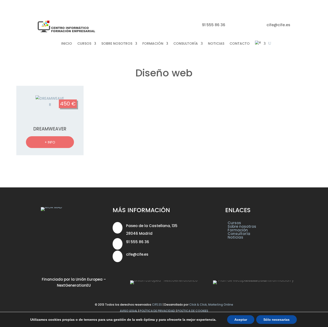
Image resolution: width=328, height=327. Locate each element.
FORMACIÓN (152, 43)
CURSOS (84, 43)
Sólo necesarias (276, 319)
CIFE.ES (157, 304)
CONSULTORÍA (185, 43)
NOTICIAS (216, 43)
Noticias (235, 237)
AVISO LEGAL (128, 311)
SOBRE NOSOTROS (116, 43)
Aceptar (240, 319)
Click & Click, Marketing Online (211, 304)
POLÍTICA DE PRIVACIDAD (157, 311)
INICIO (66, 43)
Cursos (234, 222)
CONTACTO (240, 43)
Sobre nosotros (242, 226)
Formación (238, 230)
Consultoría (239, 233)
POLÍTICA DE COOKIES (192, 311)
